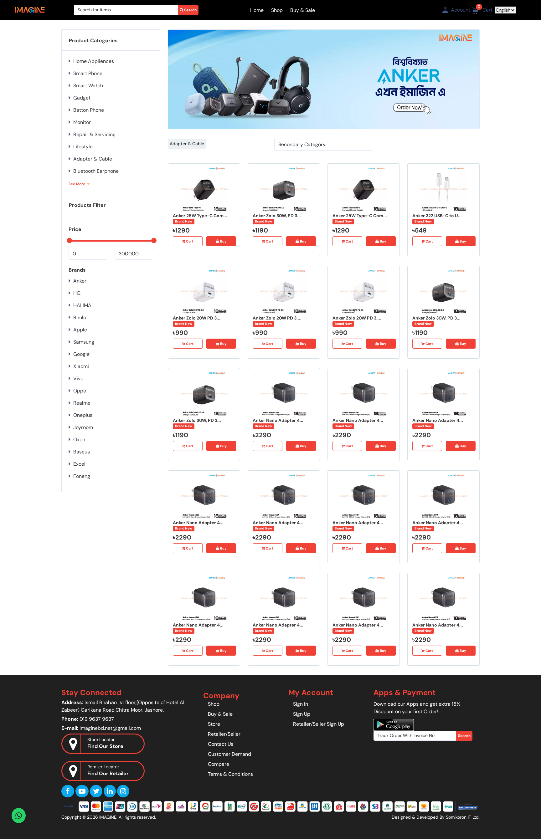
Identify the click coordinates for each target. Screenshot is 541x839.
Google (81, 354)
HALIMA (82, 305)
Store (214, 724)
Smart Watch (88, 85)
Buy (223, 241)
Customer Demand (229, 754)
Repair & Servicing (94, 134)
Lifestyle (83, 146)
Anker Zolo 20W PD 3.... (197, 318)
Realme (81, 403)
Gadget (81, 98)
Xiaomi (81, 366)
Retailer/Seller (224, 734)
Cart (189, 241)
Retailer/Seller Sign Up (318, 724)
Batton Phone (88, 110)
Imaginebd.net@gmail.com (110, 728)
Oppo (79, 390)
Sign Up (301, 714)
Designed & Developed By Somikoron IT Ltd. (436, 817)
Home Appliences (93, 61)
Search (190, 10)
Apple (80, 329)
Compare (218, 764)
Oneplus (82, 415)
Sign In (300, 704)
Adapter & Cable (187, 143)
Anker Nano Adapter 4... (278, 420)
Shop (277, 10)
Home (257, 10)
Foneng (81, 476)
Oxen (79, 439)
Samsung (83, 342)
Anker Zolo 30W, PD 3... (277, 215)
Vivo (78, 378)
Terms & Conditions (230, 774)
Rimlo (79, 317)
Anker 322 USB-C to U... (437, 215)
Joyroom (83, 427)
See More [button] (77, 184)
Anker (79, 281)
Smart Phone (87, 73)
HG (76, 293)
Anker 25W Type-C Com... (200, 215)
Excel (79, 464)
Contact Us (220, 744)
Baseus (81, 451)
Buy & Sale (302, 10)
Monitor (82, 122)
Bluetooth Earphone (96, 171)
